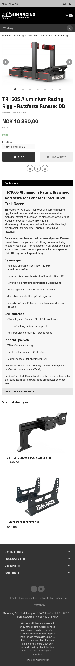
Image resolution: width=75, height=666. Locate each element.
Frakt (13, 598)
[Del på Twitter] (30, 168)
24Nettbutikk (44, 659)
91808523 (64, 613)
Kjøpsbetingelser (28, 598)
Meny (9, 28)
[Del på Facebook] (37, 168)
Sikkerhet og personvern (54, 598)
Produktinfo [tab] (11, 183)
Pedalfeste (7, 142)
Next (72, 61)
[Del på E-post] (45, 168)
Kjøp (20, 157)
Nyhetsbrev (39, 604)
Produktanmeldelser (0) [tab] (18, 391)
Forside (6, 35)
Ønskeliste (58, 157)
